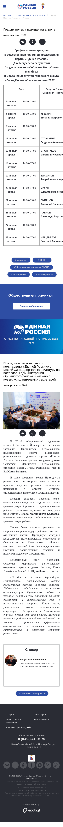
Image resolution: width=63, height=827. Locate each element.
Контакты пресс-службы (18, 727)
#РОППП (42, 260)
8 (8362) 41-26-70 (31, 739)
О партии (10, 714)
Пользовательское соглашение (31, 787)
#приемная (21, 260)
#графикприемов (44, 274)
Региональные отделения (13, 720)
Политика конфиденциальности (31, 790)
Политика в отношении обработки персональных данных (31, 793)
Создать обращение (31, 306)
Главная (7, 15)
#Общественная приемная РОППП (31, 267)
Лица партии (40, 714)
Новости (41, 15)
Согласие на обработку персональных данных (31, 795)
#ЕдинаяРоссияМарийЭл (32, 693)
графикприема (18, 274)
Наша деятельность (24, 15)
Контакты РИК (41, 719)
